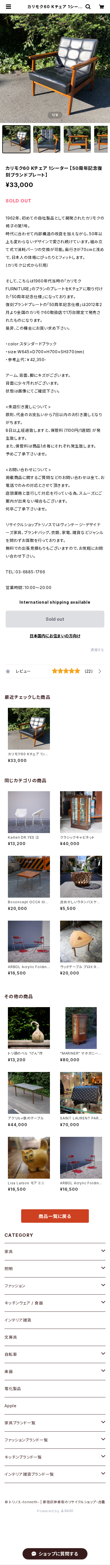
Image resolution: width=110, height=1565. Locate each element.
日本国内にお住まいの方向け (55, 635)
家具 (9, 1251)
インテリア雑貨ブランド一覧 (29, 1474)
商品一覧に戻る (55, 1216)
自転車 (11, 1354)
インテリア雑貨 (18, 1320)
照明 (9, 1268)
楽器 (9, 1371)
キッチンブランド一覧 (23, 1457)
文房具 (11, 1337)
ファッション (15, 1285)
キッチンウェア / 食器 (24, 1303)
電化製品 (13, 1388)
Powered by (49, 1511)
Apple (11, 1405)
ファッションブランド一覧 (26, 1440)
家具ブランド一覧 (20, 1422)
